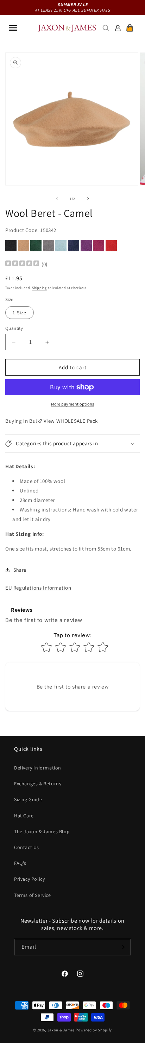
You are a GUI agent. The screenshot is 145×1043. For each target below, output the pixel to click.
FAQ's (20, 863)
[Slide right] (88, 198)
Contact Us (26, 847)
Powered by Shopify (94, 1030)
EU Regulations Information (38, 587)
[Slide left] (57, 198)
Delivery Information (37, 768)
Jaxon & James (61, 1030)
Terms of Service (32, 895)
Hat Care (24, 815)
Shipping (39, 287)
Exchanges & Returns (37, 783)
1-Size (19, 312)
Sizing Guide (28, 799)
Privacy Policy (29, 879)
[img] (22, 264)
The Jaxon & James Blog (41, 831)
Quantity (14, 328)
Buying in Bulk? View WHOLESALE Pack (51, 420)
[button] (13, 28)
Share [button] (19, 570)
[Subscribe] (123, 947)
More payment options (72, 404)
